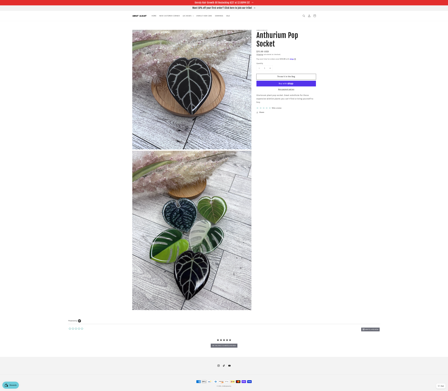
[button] (188, 15)
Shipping (259, 54)
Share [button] (261, 112)
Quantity (259, 63)
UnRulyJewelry (226, 386)
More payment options (286, 89)
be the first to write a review (224, 345)
